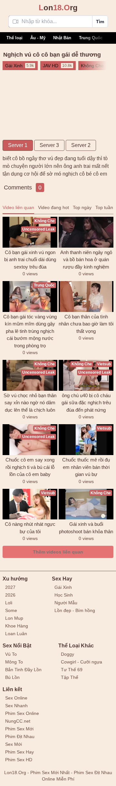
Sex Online (16, 697)
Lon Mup (14, 618)
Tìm (100, 21)
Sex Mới (13, 744)
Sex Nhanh (16, 705)
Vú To (11, 654)
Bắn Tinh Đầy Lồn (23, 669)
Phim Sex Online (22, 713)
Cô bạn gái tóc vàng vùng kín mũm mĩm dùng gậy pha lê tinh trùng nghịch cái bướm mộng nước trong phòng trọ (30, 331)
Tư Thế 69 (71, 669)
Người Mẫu (65, 602)
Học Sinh (63, 595)
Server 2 (81, 145)
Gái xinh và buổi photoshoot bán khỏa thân (86, 527)
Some (11, 610)
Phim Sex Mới (19, 728)
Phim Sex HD (18, 759)
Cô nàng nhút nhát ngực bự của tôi (30, 527)
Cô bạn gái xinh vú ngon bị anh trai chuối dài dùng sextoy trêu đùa (30, 260)
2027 (10, 587)
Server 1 (17, 145)
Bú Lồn (12, 677)
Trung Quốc (90, 37)
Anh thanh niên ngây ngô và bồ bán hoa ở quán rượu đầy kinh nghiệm (86, 260)
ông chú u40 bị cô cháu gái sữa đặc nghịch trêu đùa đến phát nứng (86, 403)
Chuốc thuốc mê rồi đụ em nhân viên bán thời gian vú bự (86, 467)
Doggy (67, 654)
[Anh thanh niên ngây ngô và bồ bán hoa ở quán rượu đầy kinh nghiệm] (86, 232)
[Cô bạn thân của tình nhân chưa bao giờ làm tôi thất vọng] (86, 296)
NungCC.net (17, 721)
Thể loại (14, 37)
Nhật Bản (62, 37)
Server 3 (49, 145)
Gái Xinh (63, 587)
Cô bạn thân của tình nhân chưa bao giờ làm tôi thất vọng (86, 324)
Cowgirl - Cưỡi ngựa (81, 661)
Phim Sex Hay (19, 751)
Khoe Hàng (16, 625)
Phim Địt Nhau (19, 736)
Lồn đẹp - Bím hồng (74, 610)
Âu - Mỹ (37, 37)
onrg (58, 7)
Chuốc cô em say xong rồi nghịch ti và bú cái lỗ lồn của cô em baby (29, 467)
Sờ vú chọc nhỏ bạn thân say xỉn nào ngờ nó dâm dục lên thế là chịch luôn (30, 403)
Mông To (14, 661)
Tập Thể (69, 677)
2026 (10, 595)
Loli (8, 602)
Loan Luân (16, 633)
